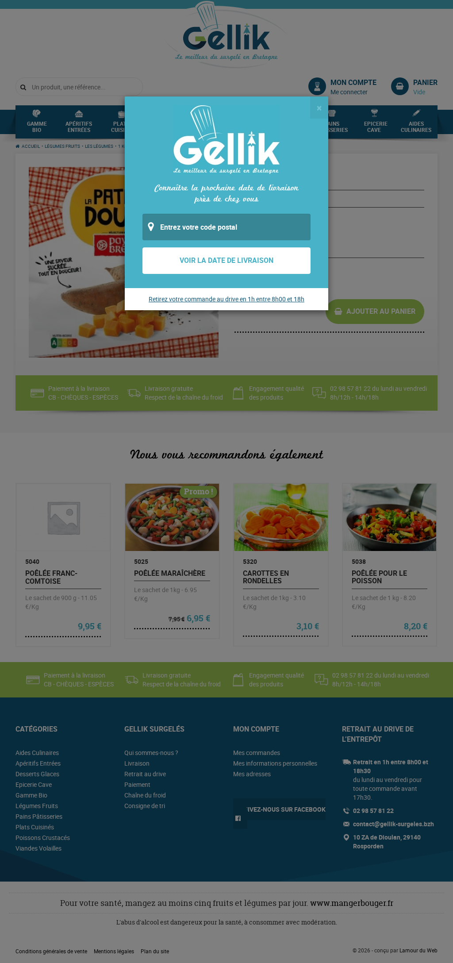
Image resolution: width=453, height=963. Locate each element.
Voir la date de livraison (226, 260)
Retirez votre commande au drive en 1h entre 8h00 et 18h (226, 299)
